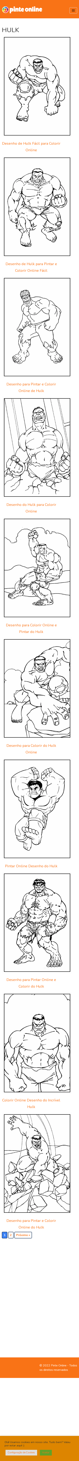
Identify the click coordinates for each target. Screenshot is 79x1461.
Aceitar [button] (46, 1452)
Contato (7, 1365)
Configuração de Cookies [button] (21, 1452)
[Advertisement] (42, 1292)
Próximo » (23, 1235)
